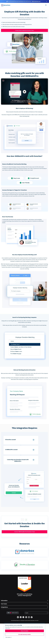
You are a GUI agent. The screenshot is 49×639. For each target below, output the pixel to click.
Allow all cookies (24, 630)
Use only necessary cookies (24, 634)
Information (4, 600)
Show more (7, 628)
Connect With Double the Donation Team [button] (24, 30)
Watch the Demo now (36, 1)
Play (24, 91)
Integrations (4, 607)
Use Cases (4, 603)
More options (8, 637)
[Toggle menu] (46, 5)
